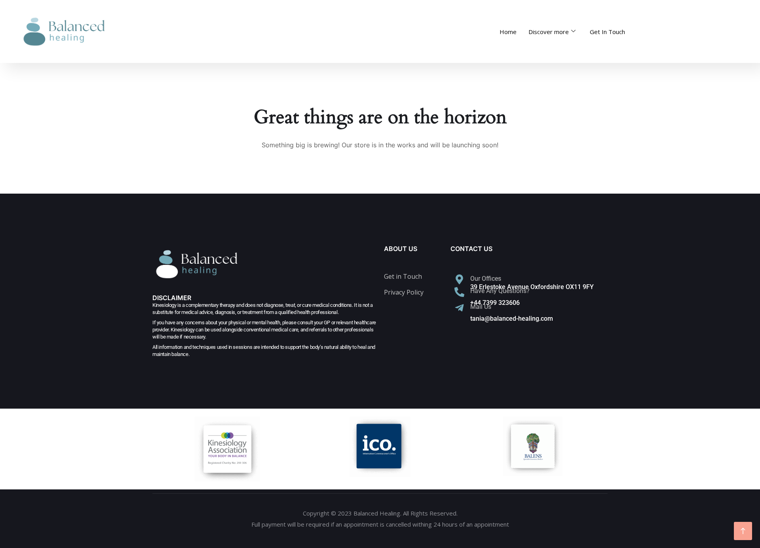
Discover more (548, 32)
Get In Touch (607, 32)
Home (508, 32)
